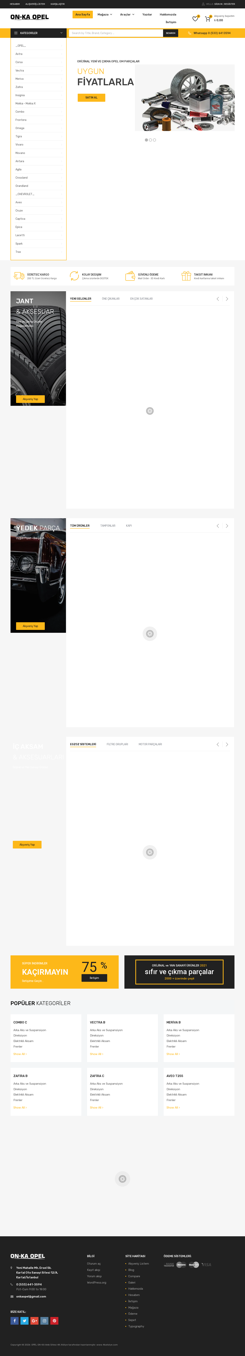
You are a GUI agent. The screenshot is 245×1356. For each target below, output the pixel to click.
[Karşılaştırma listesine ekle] (113, 326)
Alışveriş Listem (138, 1263)
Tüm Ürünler (80, 525)
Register (229, 4)
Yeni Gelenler (80, 298)
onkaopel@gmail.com (31, 1296)
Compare (134, 1276)
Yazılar (147, 14)
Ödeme (132, 1313)
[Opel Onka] (30, 19)
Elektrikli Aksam (23, 1041)
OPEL (77, 365)
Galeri (131, 1282)
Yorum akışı (94, 1276)
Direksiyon (20, 1035)
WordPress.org (96, 1282)
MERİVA (133, 365)
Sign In (218, 4)
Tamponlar (107, 525)
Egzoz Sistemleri (83, 744)
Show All (19, 1054)
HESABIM (15, 4)
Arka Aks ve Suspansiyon (29, 1030)
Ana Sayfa (82, 14)
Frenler (17, 1046)
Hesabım (134, 1295)
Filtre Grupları (117, 744)
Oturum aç (94, 1263)
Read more (84, 397)
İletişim (171, 22)
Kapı (129, 525)
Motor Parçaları (150, 744)
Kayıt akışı (93, 1270)
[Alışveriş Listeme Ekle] (113, 320)
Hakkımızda (168, 14)
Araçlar (125, 14)
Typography (136, 1326)
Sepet (132, 1320)
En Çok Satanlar (141, 298)
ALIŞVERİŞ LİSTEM (35, 4)
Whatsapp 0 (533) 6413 (209, 33)
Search (170, 33)
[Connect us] (15, 1321)
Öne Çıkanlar (111, 298)
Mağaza (103, 14)
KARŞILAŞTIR (58, 4)
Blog (131, 1270)
